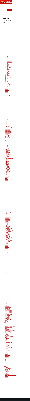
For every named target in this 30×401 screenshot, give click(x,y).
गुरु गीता (5, 325)
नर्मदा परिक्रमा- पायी (7, 329)
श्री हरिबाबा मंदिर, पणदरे (7, 133)
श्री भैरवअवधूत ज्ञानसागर (7, 220)
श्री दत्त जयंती (6, 297)
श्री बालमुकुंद (6, 215)
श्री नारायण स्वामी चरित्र (7, 351)
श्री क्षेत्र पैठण (6, 81)
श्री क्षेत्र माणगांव (6, 89)
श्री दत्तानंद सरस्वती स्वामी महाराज (8, 144)
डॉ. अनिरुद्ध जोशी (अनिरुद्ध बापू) (8, 148)
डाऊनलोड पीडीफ (5, 322)
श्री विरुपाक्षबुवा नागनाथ (7, 239)
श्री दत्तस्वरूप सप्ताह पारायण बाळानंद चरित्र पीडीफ (10, 347)
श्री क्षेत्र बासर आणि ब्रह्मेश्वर (8, 84)
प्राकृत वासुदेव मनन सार (7, 335)
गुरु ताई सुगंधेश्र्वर (6, 147)
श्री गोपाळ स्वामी (6, 172)
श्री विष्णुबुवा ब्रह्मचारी (7, 242)
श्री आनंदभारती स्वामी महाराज (8, 154)
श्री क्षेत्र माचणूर (6, 88)
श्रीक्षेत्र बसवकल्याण (7, 136)
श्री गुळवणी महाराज (7, 170)
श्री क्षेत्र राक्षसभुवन (7, 93)
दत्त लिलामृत (6, 328)
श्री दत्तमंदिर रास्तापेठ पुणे (7, 121)
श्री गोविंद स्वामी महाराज (7, 176)
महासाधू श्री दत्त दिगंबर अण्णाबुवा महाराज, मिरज (9, 337)
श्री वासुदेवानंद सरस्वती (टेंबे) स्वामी (8, 237)
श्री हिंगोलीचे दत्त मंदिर (7, 135)
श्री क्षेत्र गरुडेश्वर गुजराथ (7, 52)
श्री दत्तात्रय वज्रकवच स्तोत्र (8, 305)
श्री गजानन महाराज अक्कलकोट (8, 166)
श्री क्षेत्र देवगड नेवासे (7, 71)
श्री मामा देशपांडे (6, 224)
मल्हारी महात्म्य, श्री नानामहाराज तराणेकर (9, 336)
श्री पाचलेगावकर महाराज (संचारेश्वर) (8, 212)
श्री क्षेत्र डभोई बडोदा (7, 64)
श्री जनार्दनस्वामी (6, 180)
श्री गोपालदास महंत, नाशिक (7, 171)
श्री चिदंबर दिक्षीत (6, 177)
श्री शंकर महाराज (6, 245)
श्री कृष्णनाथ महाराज (7, 161)
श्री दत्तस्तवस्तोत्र (6, 304)
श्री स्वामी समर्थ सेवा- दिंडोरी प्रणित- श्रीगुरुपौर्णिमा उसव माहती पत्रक (12, 358)
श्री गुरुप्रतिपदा (6, 296)
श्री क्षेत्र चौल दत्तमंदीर (7, 60)
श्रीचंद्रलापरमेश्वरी (7, 318)
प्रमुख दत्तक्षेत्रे (6, 333)
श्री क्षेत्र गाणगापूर (6, 53)
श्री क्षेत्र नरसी (6, 72)
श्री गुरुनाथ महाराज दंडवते (7, 169)
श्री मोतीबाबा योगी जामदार (7, 226)
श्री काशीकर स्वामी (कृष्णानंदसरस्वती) (9, 158)
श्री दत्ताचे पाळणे (6, 348)
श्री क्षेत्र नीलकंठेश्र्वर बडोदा (7, 75)
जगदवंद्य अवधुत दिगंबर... (7, 369)
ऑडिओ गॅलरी (5, 366)
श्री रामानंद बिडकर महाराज (7, 233)
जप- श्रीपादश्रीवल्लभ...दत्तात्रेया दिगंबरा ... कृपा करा (10, 375)
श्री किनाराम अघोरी (7, 159)
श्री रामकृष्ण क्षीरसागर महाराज (8, 231)
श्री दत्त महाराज (7, 1)
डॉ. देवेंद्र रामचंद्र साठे (7, 140)
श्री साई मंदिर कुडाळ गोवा (7, 128)
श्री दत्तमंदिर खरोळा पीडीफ (7, 345)
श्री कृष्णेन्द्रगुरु (6, 162)
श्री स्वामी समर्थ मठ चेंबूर (7, 129)
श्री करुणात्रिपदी (6, 340)
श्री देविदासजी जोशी (7, 145)
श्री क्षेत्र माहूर (6, 91)
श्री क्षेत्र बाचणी (6, 82)
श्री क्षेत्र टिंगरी (6, 63)
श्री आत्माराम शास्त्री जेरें (7, 152)
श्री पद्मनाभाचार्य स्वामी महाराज (8, 210)
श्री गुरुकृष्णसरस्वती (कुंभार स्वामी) (8, 168)
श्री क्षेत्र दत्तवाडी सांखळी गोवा (8, 66)
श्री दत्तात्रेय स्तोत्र (7, 306)
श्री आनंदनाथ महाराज (7, 153)
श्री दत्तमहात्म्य (6, 346)
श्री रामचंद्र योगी (6, 232)
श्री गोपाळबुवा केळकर (7, 173)
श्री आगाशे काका (6, 151)
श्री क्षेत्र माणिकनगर (7, 90)
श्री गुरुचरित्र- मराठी (7, 341)
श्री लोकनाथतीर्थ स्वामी (7, 234)
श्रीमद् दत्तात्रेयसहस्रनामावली (8, 320)
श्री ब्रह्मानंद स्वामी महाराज (7, 219)
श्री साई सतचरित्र (7, 356)
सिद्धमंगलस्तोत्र (6, 321)
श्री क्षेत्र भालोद (6, 86)
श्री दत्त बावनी (6, 298)
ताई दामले (6, 149)
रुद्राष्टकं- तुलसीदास (7, 338)
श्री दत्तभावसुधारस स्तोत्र (7, 302)
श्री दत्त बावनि (6, 377)
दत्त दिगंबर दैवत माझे (7, 378)
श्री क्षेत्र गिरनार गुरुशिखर (7, 54)
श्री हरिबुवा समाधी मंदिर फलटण (8, 134)
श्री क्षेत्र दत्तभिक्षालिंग (7, 65)
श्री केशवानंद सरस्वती (7, 163)
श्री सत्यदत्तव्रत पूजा (7, 313)
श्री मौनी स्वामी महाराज (7, 227)
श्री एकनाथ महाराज (7, 157)
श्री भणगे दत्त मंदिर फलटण (7, 125)
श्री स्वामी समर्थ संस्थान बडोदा (8, 132)
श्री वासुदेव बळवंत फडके (7, 236)
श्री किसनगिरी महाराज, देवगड (8, 160)
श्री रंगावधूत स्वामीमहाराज (7, 229)
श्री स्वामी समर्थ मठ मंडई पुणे (8, 131)
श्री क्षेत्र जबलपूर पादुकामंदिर (8, 61)
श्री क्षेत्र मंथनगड (6, 87)
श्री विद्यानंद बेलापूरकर (7, 238)
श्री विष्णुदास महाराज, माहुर (7, 241)
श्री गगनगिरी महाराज (7, 165)
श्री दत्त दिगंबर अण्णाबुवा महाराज (8, 181)
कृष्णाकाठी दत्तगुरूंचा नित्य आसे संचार (8, 372)
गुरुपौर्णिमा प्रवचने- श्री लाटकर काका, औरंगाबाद (10, 326)
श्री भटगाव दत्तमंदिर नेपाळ (7, 124)
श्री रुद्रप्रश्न (6, 354)
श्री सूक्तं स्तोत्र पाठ (7, 357)
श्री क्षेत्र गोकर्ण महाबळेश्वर (7, 58)
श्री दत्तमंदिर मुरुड (6, 120)
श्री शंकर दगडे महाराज (7, 243)
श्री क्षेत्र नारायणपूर (7, 73)
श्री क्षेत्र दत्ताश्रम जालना (7, 68)
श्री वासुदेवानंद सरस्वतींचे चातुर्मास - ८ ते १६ (9, 312)
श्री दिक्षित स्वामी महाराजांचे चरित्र (8, 350)
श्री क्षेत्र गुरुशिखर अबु (7, 56)
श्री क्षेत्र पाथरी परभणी (7, 78)
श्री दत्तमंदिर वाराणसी (7, 123)
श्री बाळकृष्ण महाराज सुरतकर (8, 217)
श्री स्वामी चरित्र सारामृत (7, 315)
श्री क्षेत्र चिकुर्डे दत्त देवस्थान (8, 59)
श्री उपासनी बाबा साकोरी (7, 156)
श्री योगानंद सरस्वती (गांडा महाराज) (8, 228)
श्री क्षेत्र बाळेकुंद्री (7, 83)
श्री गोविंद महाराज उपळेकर (7, 175)
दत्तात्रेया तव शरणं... (7, 374)
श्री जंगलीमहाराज (6, 179)
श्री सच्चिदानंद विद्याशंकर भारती (8, 250)
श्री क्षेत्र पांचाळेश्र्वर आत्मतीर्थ (8, 77)
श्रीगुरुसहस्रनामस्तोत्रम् (7, 317)
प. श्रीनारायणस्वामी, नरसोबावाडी (8, 331)
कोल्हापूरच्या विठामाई (7, 146)
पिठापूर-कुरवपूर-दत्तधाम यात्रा (8, 332)
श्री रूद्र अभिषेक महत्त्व (7, 309)
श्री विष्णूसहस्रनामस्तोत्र (7, 355)
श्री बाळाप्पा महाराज (7, 218)
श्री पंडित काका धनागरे (7, 208)
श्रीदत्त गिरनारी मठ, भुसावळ (7, 137)
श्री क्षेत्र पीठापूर (6, 79)
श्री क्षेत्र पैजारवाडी (7, 80)
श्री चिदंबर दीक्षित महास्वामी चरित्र (8, 342)
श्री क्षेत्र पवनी (6, 76)
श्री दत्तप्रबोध (6, 344)
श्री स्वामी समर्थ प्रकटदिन (7, 316)
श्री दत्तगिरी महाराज (7, 182)
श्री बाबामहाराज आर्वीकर (7, 214)
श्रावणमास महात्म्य (6, 339)
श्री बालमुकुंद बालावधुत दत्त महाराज (8, 216)
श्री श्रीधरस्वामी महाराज (7, 249)
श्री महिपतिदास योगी (7, 222)
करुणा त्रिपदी (6, 373)
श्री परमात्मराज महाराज (7, 211)
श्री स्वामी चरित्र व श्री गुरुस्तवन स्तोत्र (9, 314)
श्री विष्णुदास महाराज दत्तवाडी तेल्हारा (8, 240)
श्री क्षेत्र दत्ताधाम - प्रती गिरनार (8, 67)
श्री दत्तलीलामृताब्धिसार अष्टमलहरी (8, 303)
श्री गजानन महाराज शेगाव (7, 167)
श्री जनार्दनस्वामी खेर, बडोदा (8, 143)
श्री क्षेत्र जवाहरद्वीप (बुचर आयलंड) (8, 62)
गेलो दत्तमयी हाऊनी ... (7, 371)
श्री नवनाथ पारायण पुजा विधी (8, 307)
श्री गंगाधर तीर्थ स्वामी (7, 164)
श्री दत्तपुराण (6, 301)
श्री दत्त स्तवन (6, 367)
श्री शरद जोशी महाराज (7, 247)
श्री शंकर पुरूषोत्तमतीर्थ (7, 244)
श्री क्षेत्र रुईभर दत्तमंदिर (7, 94)
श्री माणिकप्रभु (6, 223)
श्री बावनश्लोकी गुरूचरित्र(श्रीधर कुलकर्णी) (9, 352)
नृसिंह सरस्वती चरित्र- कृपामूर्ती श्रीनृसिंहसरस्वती (10, 330)
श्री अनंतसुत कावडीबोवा (7, 150)
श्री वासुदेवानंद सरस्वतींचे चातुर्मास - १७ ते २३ (9, 311)
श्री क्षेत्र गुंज (6, 55)
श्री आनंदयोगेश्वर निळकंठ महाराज (8, 155)
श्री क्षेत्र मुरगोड (6, 92)
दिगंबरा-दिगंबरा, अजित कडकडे (8, 370)
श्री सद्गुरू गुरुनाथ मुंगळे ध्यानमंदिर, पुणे (9, 127)
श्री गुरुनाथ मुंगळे (6, 141)
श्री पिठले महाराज (6, 213)
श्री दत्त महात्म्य (6, 299)
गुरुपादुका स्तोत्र (6, 376)
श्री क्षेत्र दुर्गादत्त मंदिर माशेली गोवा (8, 69)
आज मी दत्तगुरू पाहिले (7, 379)
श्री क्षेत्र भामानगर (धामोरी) (7, 85)
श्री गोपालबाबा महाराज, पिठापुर (8, 142)
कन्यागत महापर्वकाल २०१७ (7, 324)
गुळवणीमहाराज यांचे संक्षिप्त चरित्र (8, 327)
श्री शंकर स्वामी (6, 246)
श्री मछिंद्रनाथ (6, 221)
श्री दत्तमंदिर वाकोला (7, 122)
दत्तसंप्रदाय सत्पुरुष (6, 138)
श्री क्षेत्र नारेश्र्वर (6, 74)
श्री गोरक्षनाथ (6, 174)
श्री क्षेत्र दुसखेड (6, 70)
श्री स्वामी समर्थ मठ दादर (7, 130)
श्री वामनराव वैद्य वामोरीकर (7, 235)
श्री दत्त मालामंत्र (6, 300)
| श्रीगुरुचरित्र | (6, 323)
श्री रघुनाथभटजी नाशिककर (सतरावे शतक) (9, 230)
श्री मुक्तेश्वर (6, 225)
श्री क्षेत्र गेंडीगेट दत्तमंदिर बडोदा (8, 57)
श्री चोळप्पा (6, 178)
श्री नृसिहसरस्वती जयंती (7, 308)
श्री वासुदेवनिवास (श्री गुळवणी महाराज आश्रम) (9, 126)
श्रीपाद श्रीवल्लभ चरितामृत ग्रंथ (8, 319)
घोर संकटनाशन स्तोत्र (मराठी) (8, 368)
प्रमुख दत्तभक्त (6, 334)
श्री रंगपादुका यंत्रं (6, 353)
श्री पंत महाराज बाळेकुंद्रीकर (8, 209)
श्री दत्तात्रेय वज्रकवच (7, 349)
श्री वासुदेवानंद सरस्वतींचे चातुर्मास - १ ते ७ (9, 310)
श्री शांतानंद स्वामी (6, 248)
